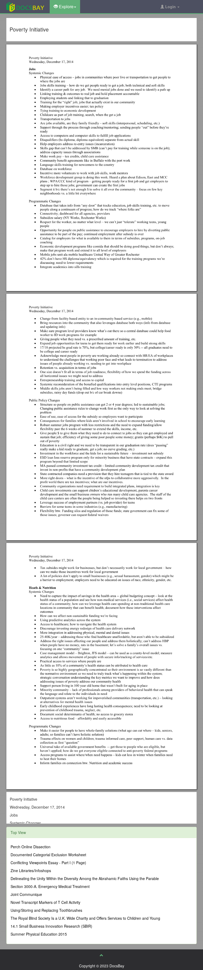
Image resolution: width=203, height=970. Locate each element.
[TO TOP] (101, 955)
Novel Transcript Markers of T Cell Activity (45, 902)
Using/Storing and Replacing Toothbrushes (46, 910)
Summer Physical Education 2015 (39, 934)
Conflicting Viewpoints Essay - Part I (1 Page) (48, 862)
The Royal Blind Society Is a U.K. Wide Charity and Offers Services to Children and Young (85, 918)
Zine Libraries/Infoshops (31, 870)
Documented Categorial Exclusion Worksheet (48, 854)
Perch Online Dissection (30, 846)
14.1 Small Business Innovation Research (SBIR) (51, 926)
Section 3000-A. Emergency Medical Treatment (50, 886)
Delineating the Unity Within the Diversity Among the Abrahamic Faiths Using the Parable (85, 878)
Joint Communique (26, 894)
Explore (65, 6)
